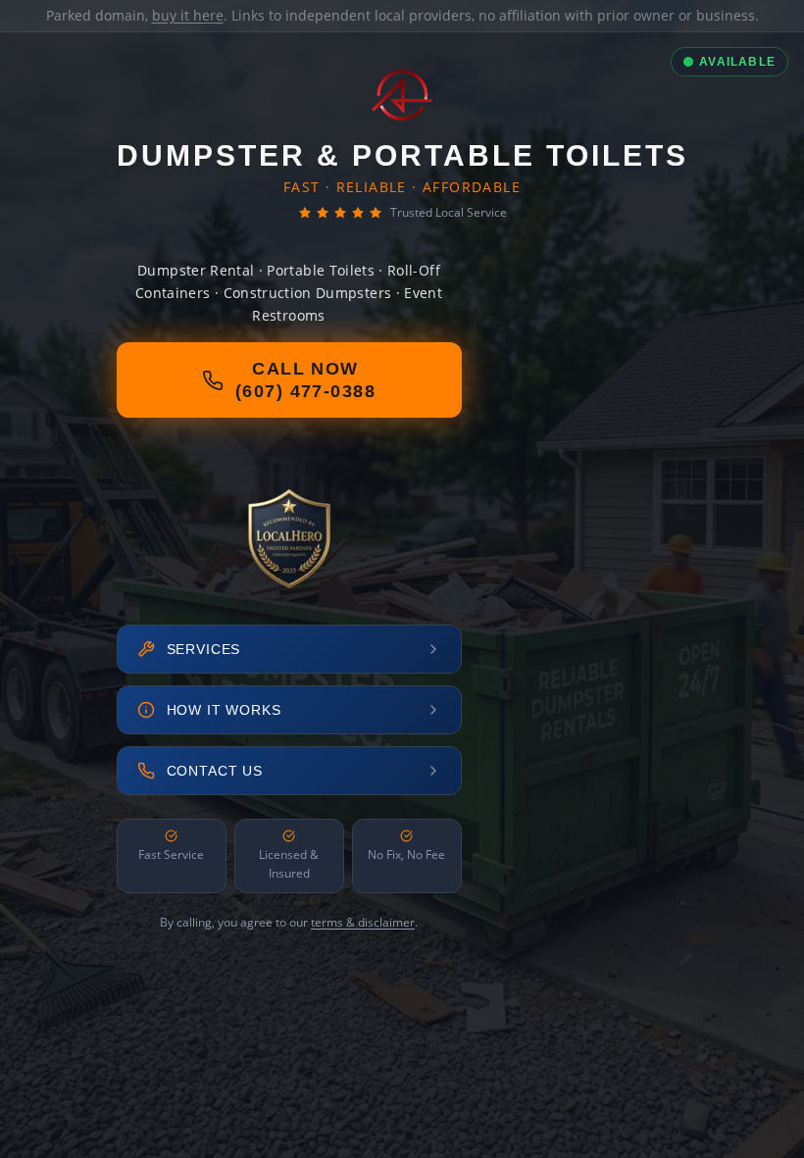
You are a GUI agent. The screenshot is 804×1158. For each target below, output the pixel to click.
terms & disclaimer (363, 922)
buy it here (188, 15)
